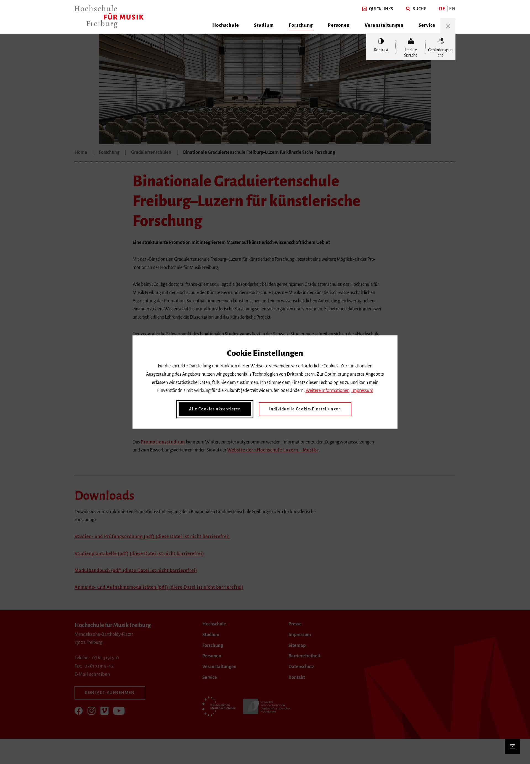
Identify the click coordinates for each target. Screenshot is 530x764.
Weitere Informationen (327, 390)
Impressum (362, 390)
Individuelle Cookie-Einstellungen (305, 409)
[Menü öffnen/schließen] (447, 25)
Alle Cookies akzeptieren (215, 409)
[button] (377, 9)
